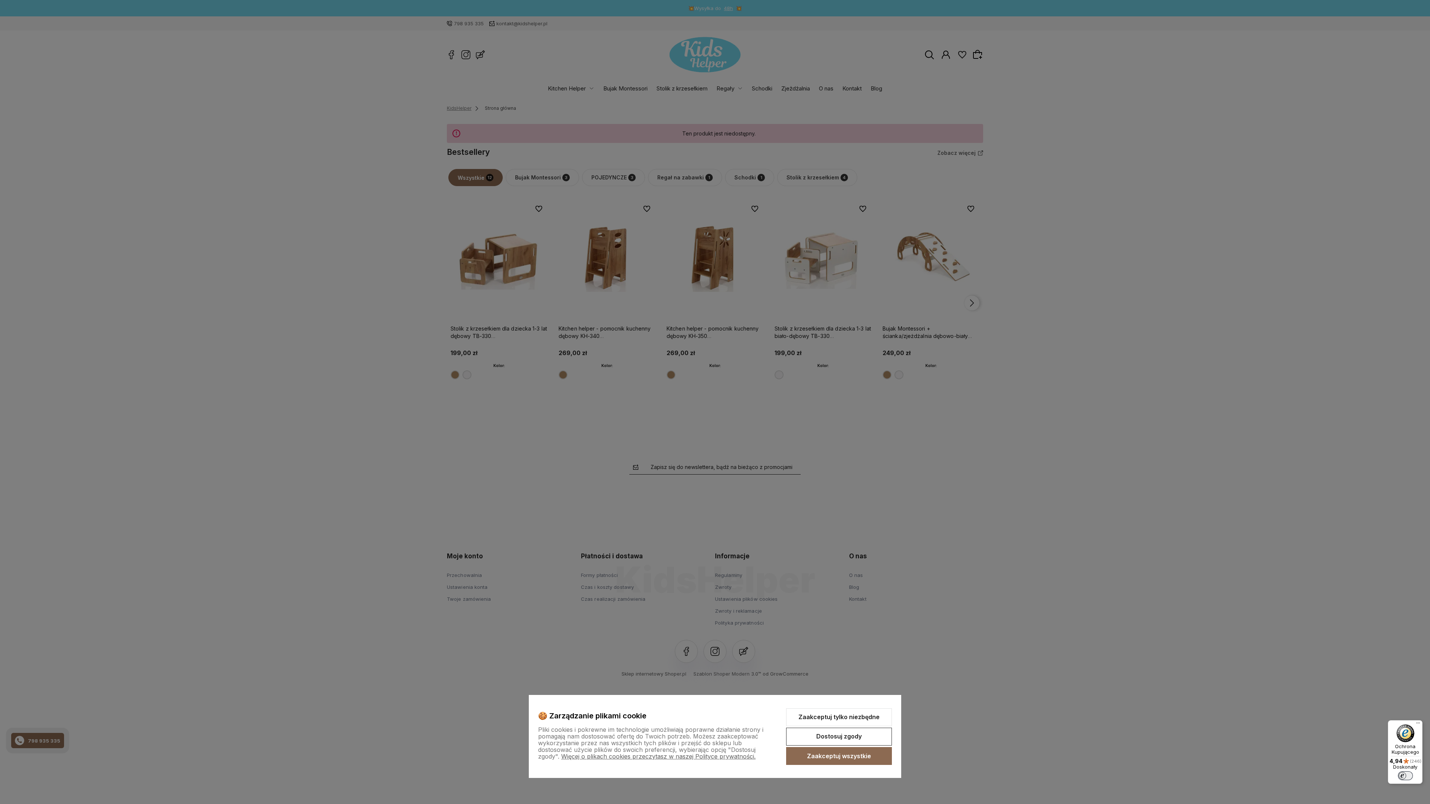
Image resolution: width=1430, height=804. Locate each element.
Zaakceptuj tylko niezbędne (839, 717)
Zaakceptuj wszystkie (839, 756)
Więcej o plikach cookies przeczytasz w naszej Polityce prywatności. (658, 756)
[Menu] (1418, 724)
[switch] (1405, 775)
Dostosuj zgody (839, 736)
